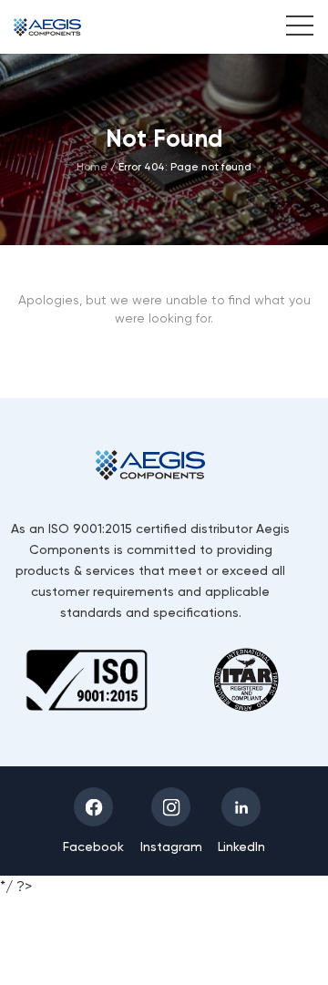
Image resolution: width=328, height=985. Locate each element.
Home (92, 166)
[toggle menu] (290, 28)
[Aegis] (47, 27)
